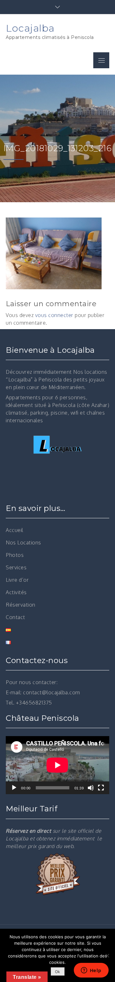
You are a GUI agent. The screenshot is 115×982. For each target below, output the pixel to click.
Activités (16, 592)
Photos (15, 555)
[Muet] (91, 788)
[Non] (107, 955)
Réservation (20, 605)
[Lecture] (14, 788)
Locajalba (30, 28)
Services (16, 567)
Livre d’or (17, 580)
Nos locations (90, 372)
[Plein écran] (101, 788)
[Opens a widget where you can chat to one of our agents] (91, 971)
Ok (57, 971)
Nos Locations (23, 542)
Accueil (14, 530)
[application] (57, 765)
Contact (15, 617)
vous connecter (54, 315)
